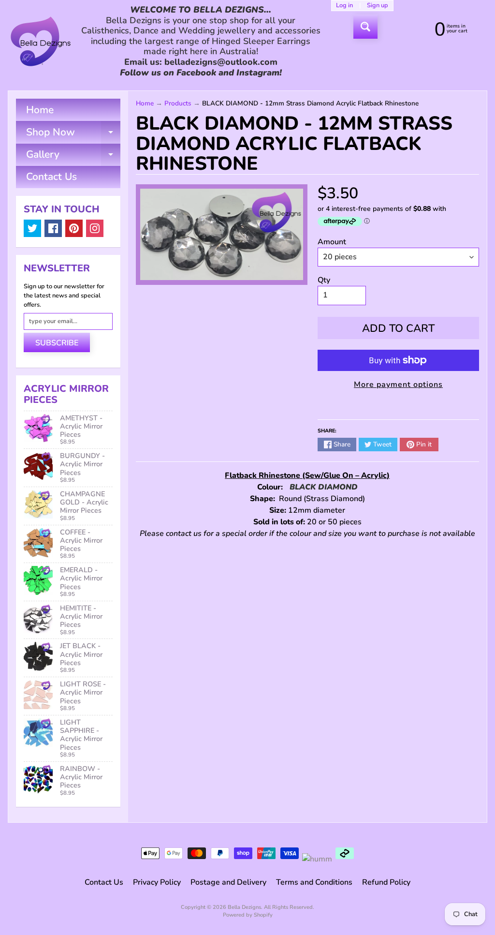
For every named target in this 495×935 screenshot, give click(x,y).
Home (40, 110)
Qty (324, 280)
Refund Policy (386, 882)
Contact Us (51, 176)
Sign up (377, 5)
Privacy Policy (157, 882)
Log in (344, 5)
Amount (332, 242)
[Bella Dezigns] (40, 41)
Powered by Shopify (248, 915)
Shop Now (73, 134)
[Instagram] (94, 228)
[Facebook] (53, 228)
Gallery (73, 157)
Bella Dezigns (244, 907)
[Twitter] (32, 228)
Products (177, 103)
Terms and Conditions (314, 882)
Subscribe (56, 343)
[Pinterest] (74, 228)
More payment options (398, 384)
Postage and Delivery (228, 882)
